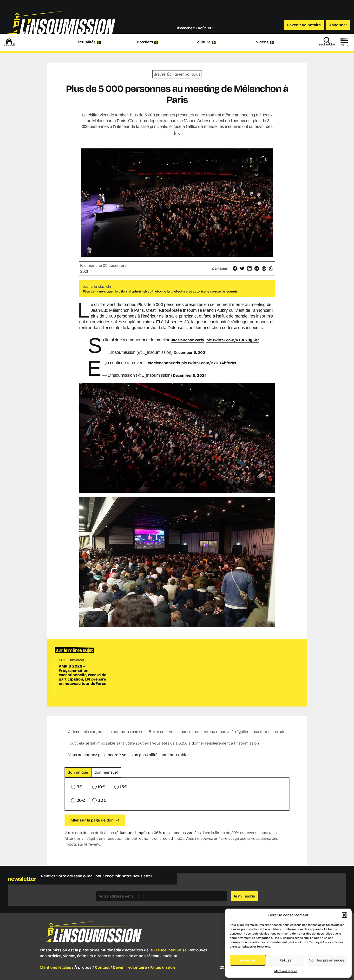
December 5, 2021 (190, 352)
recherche (327, 44)
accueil (9, 45)
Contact (102, 967)
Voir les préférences (326, 960)
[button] (344, 915)
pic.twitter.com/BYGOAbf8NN (208, 363)
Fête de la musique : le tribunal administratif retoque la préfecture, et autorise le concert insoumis (160, 291)
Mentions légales (285, 971)
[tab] (78, 772)
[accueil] (9, 41)
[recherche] (327, 40)
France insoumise (170, 950)
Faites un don (162, 967)
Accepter (248, 960)
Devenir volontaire (130, 967)
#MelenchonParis (187, 340)
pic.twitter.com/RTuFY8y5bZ (232, 340)
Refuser (286, 960)
